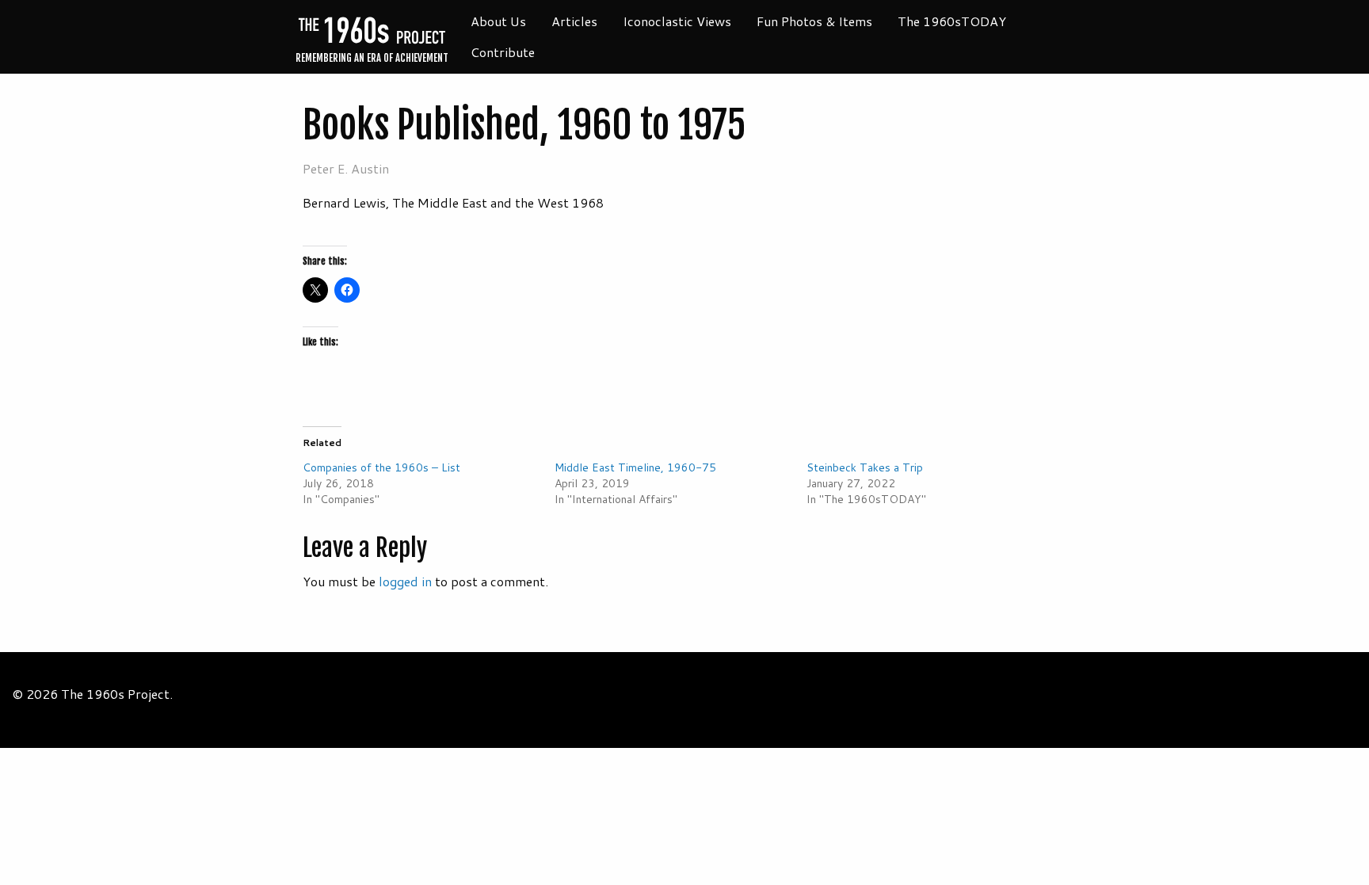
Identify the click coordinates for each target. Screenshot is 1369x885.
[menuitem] (498, 21)
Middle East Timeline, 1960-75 (635, 467)
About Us (498, 21)
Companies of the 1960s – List (381, 467)
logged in (405, 581)
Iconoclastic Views (677, 21)
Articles (574, 21)
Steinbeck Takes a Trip (865, 467)
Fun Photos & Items (814, 21)
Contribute (503, 52)
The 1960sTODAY (952, 21)
